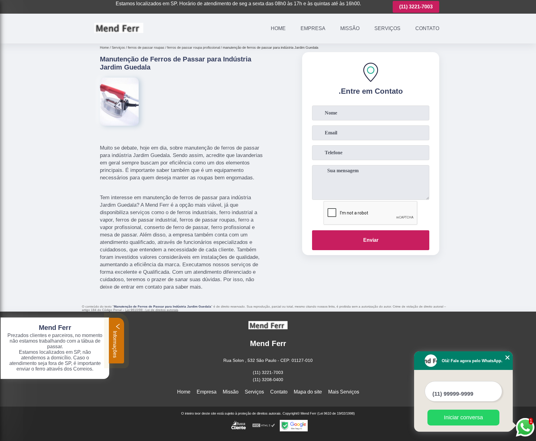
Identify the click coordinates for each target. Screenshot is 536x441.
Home (278, 28)
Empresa (313, 28)
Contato (427, 28)
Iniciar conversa (463, 417)
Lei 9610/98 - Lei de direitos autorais (151, 310)
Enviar (370, 240)
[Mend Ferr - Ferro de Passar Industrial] (118, 35)
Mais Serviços (343, 391)
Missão (350, 28)
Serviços (387, 28)
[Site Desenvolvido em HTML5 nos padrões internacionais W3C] (263, 425)
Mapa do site (308, 391)
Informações (115, 344)
